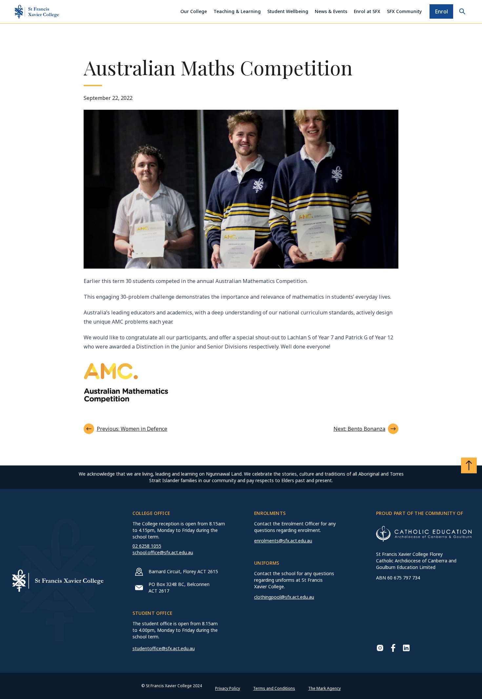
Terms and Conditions (274, 688)
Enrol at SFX (367, 11)
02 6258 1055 (146, 546)
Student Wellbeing (287, 11)
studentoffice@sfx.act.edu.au (163, 648)
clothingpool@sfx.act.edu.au (284, 597)
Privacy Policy (227, 688)
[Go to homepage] (36, 11)
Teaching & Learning (237, 11)
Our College (193, 11)
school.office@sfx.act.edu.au (162, 552)
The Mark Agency (324, 688)
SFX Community (404, 11)
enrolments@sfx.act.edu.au (283, 541)
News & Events (331, 11)
